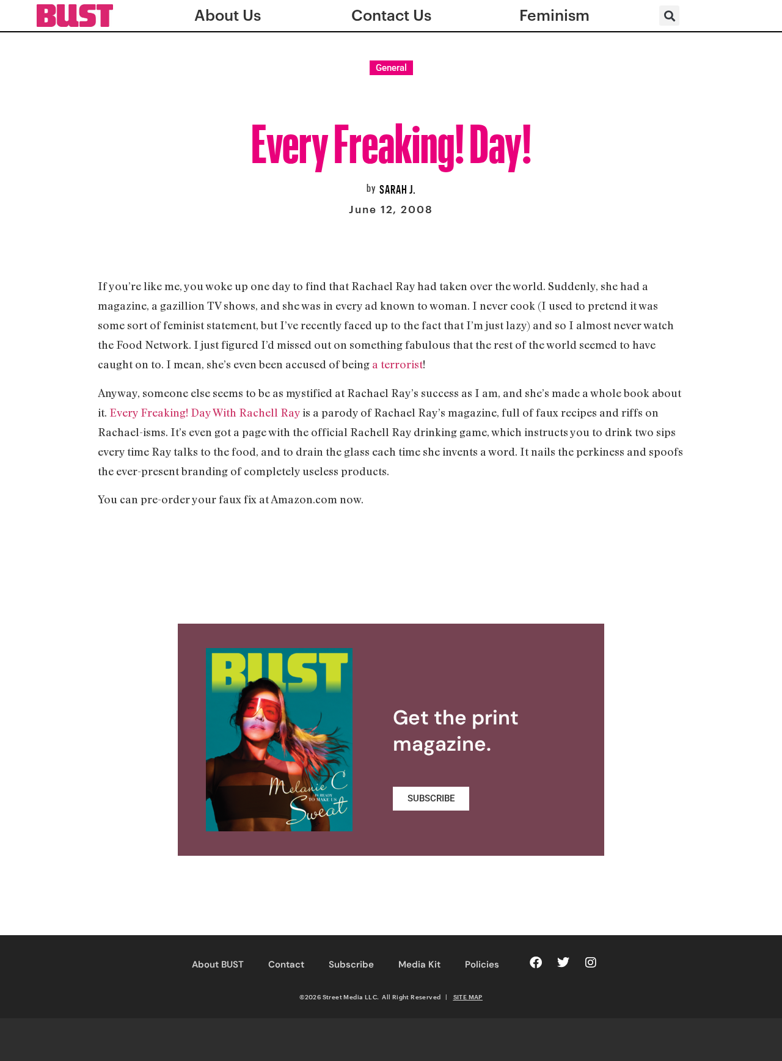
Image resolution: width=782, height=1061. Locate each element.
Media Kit (419, 964)
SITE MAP (468, 997)
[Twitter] (563, 962)
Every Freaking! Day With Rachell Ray (204, 412)
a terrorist (397, 364)
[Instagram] (591, 962)
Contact (286, 964)
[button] (669, 15)
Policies (482, 964)
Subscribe (351, 964)
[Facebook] (536, 962)
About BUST (218, 964)
